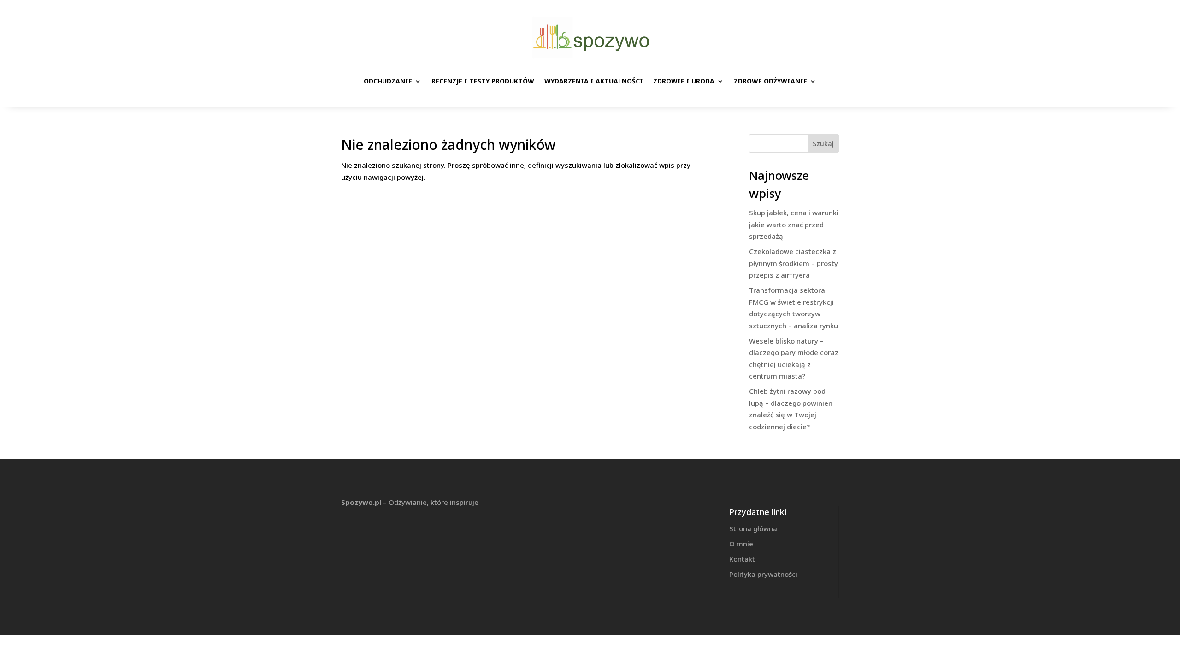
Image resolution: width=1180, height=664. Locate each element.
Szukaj (823, 143)
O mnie (741, 543)
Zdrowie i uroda (683, 81)
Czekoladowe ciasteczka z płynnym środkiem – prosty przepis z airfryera (793, 263)
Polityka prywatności (763, 574)
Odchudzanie (388, 81)
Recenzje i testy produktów (482, 81)
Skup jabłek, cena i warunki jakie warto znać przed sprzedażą (793, 224)
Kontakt (742, 558)
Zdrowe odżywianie (770, 81)
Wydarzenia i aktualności (593, 81)
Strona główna (753, 528)
